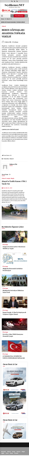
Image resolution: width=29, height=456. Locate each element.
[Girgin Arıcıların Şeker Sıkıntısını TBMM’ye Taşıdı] (14, 237)
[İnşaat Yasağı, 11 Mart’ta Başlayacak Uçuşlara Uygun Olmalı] (14, 302)
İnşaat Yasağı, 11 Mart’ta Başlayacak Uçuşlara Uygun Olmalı (14, 313)
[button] (12, 15)
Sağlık (2, 453)
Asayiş (8, 178)
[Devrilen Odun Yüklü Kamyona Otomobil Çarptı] (14, 324)
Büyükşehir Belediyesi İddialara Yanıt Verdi (13, 291)
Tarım (7, 453)
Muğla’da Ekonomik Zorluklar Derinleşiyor (13, 269)
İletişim (16, 453)
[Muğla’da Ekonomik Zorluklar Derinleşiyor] (14, 258)
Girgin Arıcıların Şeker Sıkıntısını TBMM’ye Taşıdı (14, 247)
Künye (11, 453)
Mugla (12, 178)
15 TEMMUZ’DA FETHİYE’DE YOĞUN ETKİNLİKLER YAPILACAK (14, 357)
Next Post (5, 174)
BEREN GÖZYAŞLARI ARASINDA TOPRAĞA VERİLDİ (13, 33)
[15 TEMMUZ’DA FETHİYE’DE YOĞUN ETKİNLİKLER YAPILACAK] (14, 346)
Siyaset (18, 451)
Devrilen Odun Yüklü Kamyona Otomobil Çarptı (13, 335)
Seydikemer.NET (14, 5)
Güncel (4, 26)
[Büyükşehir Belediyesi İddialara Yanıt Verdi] (14, 280)
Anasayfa (3, 451)
